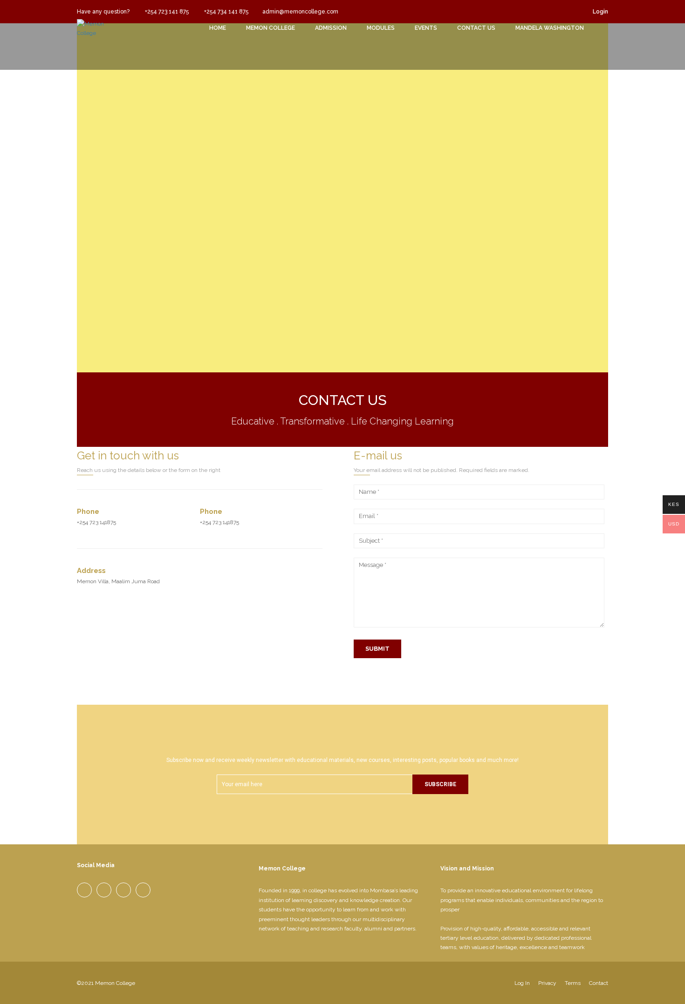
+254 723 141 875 (166, 11)
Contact (598, 983)
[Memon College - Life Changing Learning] (100, 39)
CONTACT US (476, 28)
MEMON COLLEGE (270, 28)
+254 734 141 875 (225, 11)
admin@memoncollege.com (300, 11)
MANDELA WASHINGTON (549, 28)
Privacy (547, 983)
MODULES (381, 28)
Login (600, 11)
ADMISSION (331, 28)
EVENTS (426, 28)
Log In (522, 983)
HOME (217, 28)
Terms (573, 983)
